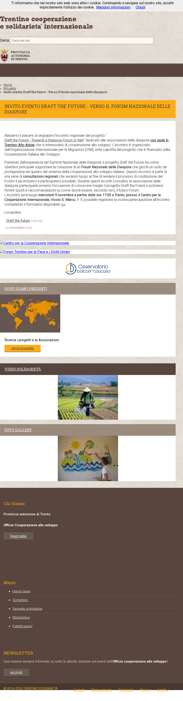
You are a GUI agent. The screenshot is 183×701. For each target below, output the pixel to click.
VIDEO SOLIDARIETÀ (22, 369)
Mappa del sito (101, 690)
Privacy (145, 690)
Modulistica (21, 617)
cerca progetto (22, 348)
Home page (21, 591)
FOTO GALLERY (18, 429)
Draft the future (18, 221)
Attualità (10, 88)
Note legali (126, 690)
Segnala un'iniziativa (27, 609)
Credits (162, 690)
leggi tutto (18, 536)
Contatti (79, 690)
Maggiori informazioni (113, 7)
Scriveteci (20, 600)
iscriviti (16, 672)
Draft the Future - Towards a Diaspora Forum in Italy (44, 140)
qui (63, 204)
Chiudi (140, 7)
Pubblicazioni (22, 626)
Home (8, 85)
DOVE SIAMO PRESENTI (25, 288)
